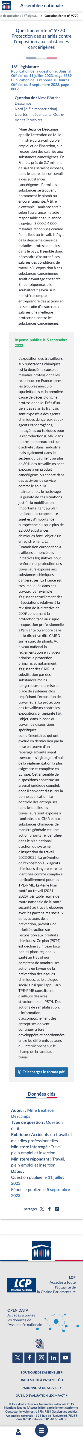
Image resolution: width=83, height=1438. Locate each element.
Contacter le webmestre (21, 1411)
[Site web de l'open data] (41, 1318)
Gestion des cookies (65, 1411)
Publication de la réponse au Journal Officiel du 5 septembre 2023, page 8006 (40, 84)
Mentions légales (15, 1407)
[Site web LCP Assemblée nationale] (41, 1285)
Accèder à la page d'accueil (6, 5)
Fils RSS (44, 1411)
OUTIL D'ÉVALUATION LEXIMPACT (40, 1395)
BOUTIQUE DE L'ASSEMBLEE (40, 1372)
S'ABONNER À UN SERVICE (40, 1388)
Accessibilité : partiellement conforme (53, 1407)
